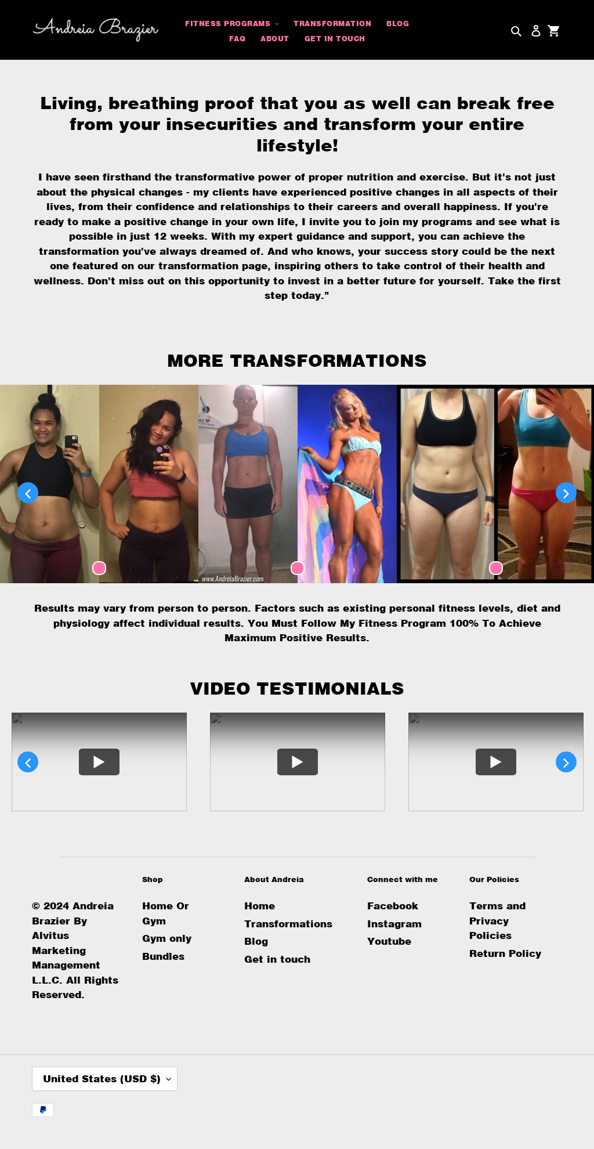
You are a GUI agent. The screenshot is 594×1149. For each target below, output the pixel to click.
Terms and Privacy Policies (497, 920)
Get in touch (277, 959)
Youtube (389, 941)
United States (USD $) (102, 1078)
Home (259, 905)
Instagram (394, 923)
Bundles (163, 956)
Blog (256, 941)
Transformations (288, 923)
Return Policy (505, 953)
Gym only (166, 938)
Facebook (392, 905)
